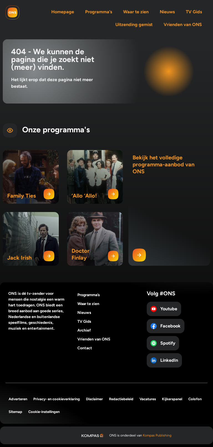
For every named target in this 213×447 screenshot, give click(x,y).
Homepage (62, 11)
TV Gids (194, 11)
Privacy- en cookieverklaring (56, 399)
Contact (84, 348)
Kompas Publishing (157, 435)
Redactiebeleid (121, 399)
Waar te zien (136, 11)
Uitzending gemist (134, 24)
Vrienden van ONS (183, 24)
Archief (84, 330)
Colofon (195, 399)
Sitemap (15, 412)
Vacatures (148, 399)
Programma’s (98, 11)
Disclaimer (94, 399)
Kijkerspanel (172, 399)
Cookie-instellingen (44, 412)
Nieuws (167, 11)
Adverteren (18, 399)
